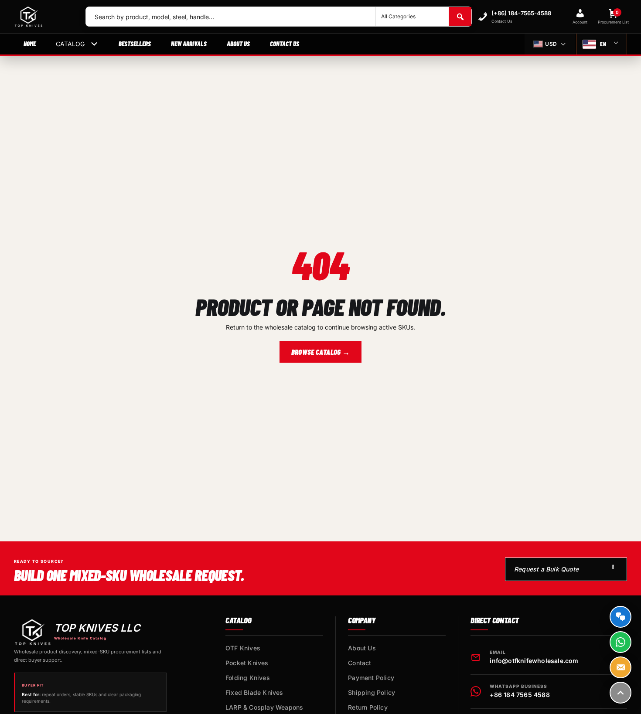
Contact (359, 662)
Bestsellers (135, 44)
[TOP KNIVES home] (43, 16)
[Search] (460, 16)
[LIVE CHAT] (620, 617)
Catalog (70, 44)
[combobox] (230, 16)
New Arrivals (189, 44)
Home (30, 44)
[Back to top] (620, 693)
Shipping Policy (371, 692)
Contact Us (284, 44)
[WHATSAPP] (620, 642)
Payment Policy (371, 677)
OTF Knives (242, 648)
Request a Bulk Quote (546, 569)
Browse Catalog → (320, 351)
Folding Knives (247, 677)
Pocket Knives (247, 662)
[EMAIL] (620, 667)
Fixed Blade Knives (254, 692)
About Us (238, 44)
